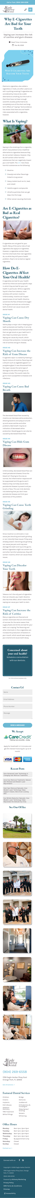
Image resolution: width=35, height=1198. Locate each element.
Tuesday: (6, 1131)
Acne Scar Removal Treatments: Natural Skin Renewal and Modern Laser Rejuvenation (17, 781)
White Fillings (8, 1114)
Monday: (6, 1128)
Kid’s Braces (7, 1105)
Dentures (22, 1100)
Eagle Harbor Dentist (23, 1167)
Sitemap (7, 1189)
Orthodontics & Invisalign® (24, 1105)
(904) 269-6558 (17, 2)
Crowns (5, 1100)
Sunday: (6, 1144)
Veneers (21, 1113)
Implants (6, 1102)
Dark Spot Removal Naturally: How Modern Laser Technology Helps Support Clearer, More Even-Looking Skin (16, 790)
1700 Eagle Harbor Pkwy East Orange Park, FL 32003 (15, 1078)
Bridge (21, 1097)
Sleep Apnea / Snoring (24, 1110)
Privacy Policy (9, 1183)
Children (6, 1097)
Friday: (5, 1139)
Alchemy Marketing (19, 1179)
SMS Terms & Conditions (13, 1186)
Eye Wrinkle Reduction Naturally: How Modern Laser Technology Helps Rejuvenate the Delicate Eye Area (16, 800)
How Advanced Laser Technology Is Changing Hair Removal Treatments (16, 774)
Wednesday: (7, 1134)
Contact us (17, 667)
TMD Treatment (8, 1112)
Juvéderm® (23, 1102)
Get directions (8, 1085)
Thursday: (6, 1136)
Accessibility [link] (11, 1193)
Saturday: (6, 1141)
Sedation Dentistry (6, 1108)
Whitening (22, 1116)
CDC (19, 163)
